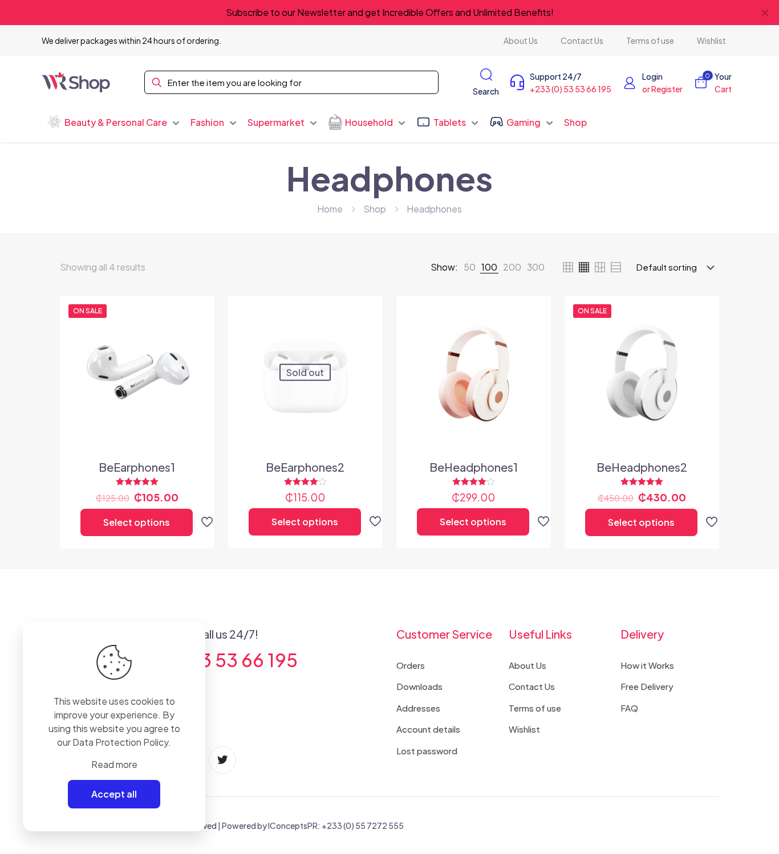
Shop (374, 209)
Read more (114, 764)
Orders (410, 665)
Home (330, 209)
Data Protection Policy (120, 742)
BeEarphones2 (305, 467)
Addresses (418, 707)
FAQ (629, 707)
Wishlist (524, 729)
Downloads (419, 686)
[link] (469, 267)
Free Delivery (646, 686)
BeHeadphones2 (642, 467)
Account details (428, 729)
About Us (527, 665)
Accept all (114, 794)
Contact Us (532, 686)
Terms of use (535, 707)
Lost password (426, 750)
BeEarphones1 (137, 467)
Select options (136, 522)
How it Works (647, 665)
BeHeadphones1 (473, 467)
